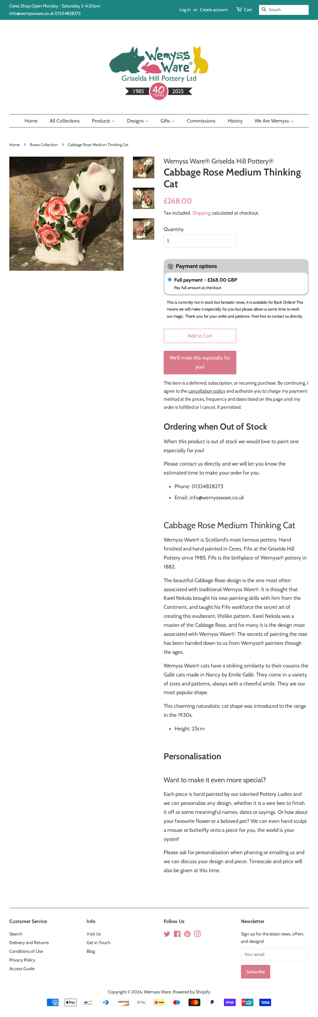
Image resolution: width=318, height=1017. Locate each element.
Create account (214, 9)
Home (31, 121)
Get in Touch (99, 942)
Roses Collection (44, 144)
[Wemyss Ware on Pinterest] (187, 935)
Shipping (201, 213)
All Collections (65, 121)
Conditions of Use (26, 951)
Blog (91, 951)
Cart (248, 9)
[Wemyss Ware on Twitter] (167, 935)
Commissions (201, 121)
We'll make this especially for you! (200, 362)
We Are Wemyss (272, 121)
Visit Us (94, 934)
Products (101, 121)
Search (15, 934)
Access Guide (21, 968)
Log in (185, 9)
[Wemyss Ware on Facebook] (177, 935)
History (235, 121)
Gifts (166, 121)
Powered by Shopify (191, 992)
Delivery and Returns (29, 942)
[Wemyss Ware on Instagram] (197, 935)
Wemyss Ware (157, 992)
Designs (136, 121)
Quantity (174, 229)
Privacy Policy (22, 960)
